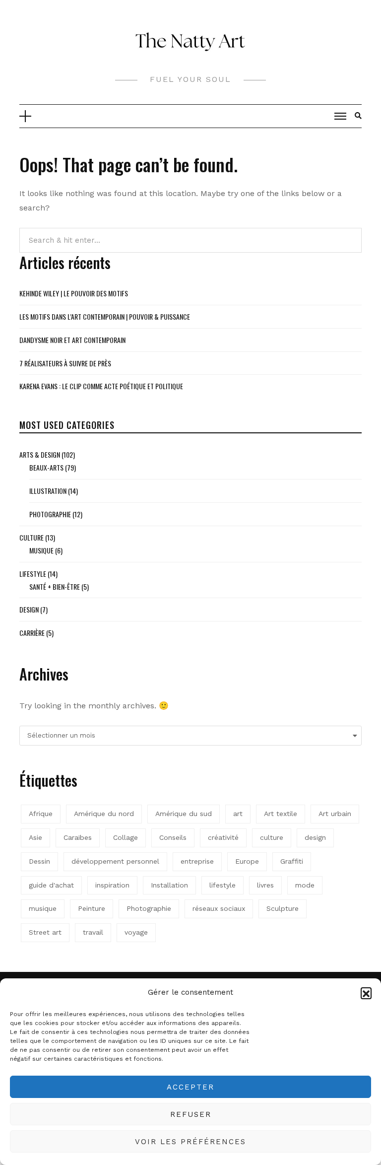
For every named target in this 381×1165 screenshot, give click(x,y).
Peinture (91, 908)
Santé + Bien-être (54, 586)
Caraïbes (78, 837)
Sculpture (282, 908)
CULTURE (31, 537)
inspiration (112, 885)
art (238, 814)
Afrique (41, 814)
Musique (41, 550)
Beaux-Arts (46, 467)
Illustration (47, 490)
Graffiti (291, 861)
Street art (45, 932)
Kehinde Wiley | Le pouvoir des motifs (73, 293)
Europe (247, 861)
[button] (366, 993)
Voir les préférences (190, 1141)
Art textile (280, 814)
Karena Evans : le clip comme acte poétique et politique (101, 386)
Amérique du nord (104, 814)
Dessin (39, 861)
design (315, 837)
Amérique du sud (183, 814)
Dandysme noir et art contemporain (72, 340)
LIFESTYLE (32, 573)
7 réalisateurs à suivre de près (65, 363)
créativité (223, 837)
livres (265, 885)
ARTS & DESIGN (39, 454)
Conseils (173, 837)
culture (271, 837)
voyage (136, 932)
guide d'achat (51, 885)
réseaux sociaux (218, 908)
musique (43, 908)
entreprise (197, 861)
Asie (35, 837)
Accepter (190, 1087)
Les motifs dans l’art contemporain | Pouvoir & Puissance (104, 316)
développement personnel (115, 861)
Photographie (50, 514)
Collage (125, 837)
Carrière (32, 632)
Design (29, 609)
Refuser (190, 1114)
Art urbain (334, 814)
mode (305, 885)
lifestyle (222, 885)
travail (93, 932)
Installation (169, 885)
